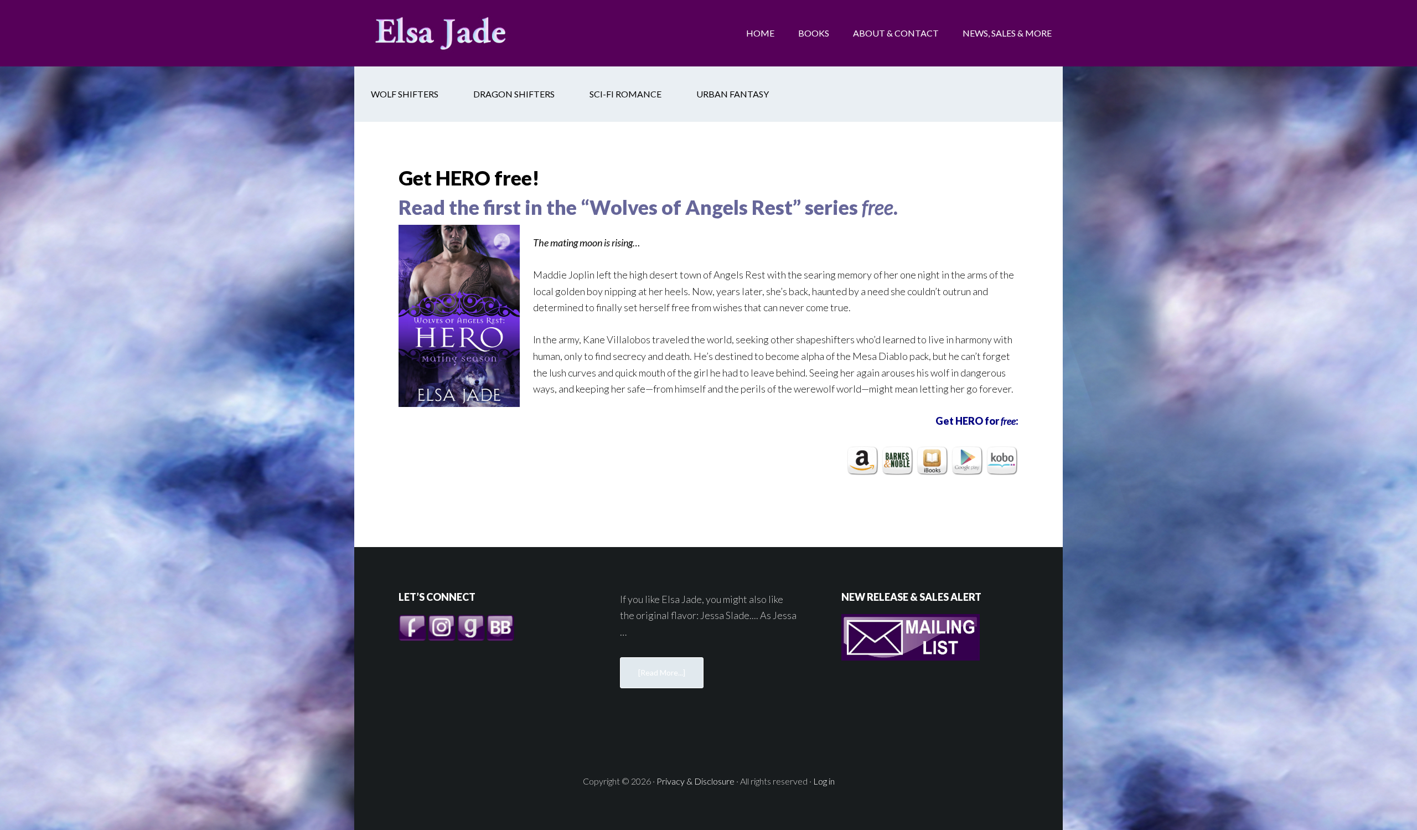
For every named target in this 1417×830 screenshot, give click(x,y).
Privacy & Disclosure (695, 781)
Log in (824, 781)
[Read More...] (661, 672)
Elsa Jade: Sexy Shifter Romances (442, 33)
